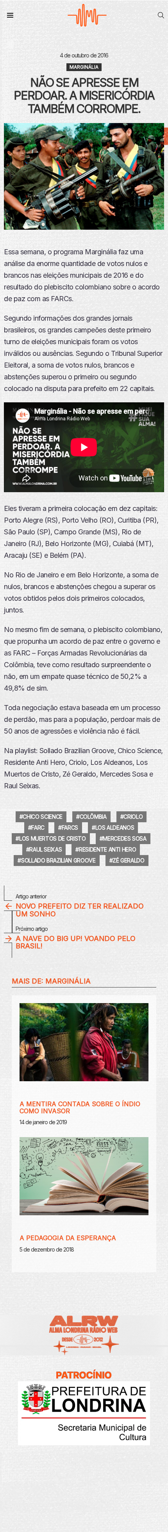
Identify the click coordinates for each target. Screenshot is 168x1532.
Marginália (68, 981)
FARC (38, 827)
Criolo (133, 816)
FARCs (70, 827)
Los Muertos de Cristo (52, 838)
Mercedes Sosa (124, 838)
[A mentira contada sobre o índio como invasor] (84, 1042)
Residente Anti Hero (107, 849)
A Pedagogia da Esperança (68, 1238)
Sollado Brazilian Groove (58, 860)
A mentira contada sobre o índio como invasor (80, 1107)
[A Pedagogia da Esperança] (84, 1176)
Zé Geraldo (129, 860)
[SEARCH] (161, 15)
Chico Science (42, 816)
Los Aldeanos (114, 827)
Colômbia (93, 816)
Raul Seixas (45, 849)
